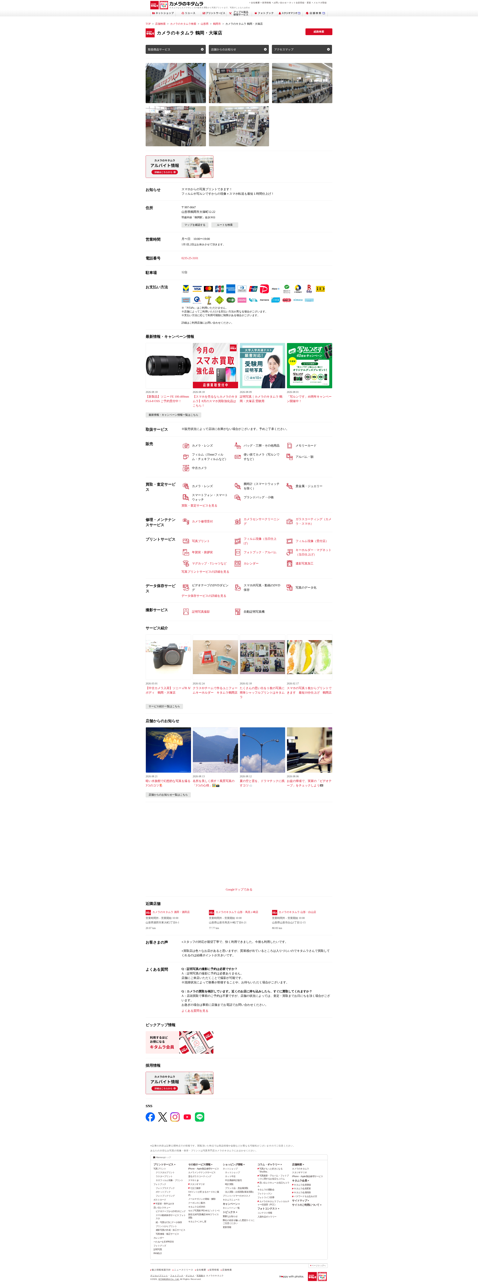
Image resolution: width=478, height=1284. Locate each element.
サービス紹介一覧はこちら (164, 706)
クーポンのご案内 (196, 1203)
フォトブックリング (165, 1196)
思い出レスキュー (161, 1207)
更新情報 (227, 1227)
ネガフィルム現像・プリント (169, 1180)
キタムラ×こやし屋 (197, 1221)
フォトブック (159, 1184)
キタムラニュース (231, 1199)
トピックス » (230, 1212)
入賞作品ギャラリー (267, 1216)
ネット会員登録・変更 (300, 2)
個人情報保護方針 (161, 1269)
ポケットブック (163, 1192)
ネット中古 (230, 1176)
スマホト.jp (193, 1180)
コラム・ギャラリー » (269, 1164)
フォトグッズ (159, 1245)
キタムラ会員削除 (302, 1192)
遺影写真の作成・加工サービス (170, 1230)
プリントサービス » (164, 1164)
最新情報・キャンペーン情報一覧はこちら (173, 414)
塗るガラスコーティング (199, 1176)
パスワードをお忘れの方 (305, 1196)
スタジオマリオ (197, 1184)
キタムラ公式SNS (196, 1207)
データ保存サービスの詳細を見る (203, 595)
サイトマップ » (300, 1200)
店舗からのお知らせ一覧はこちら (168, 794)
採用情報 (266, 2)
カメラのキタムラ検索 (183, 23)
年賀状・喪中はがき (164, 1203)
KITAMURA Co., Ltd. (169, 1279)
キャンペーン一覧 (231, 1208)
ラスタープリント (164, 1176)
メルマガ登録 (320, 2)
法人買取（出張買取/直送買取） (240, 1192)
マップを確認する (194, 224)
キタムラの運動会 (265, 1189)
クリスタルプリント (165, 1172)
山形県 (205, 23)
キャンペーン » (231, 1203)
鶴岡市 (217, 23)
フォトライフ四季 (265, 1197)
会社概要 (255, 2)
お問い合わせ (280, 2)
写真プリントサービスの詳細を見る (205, 571)
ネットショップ (230, 1168)
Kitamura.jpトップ (163, 1157)
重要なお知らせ (230, 1216)
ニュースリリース (183, 1269)
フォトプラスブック (165, 1188)
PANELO (157, 1253)
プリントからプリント (166, 1226)
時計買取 (229, 1184)
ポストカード (159, 1199)
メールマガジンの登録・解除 (202, 1199)
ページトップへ (319, 1266)
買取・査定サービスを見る (199, 505)
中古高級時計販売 (233, 1180)
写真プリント (159, 1168)
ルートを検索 (225, 224)
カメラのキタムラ (300, 1168)
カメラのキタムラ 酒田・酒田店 (171, 912)
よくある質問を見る (194, 1010)
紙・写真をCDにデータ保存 (169, 1222)
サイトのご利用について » (306, 1204)
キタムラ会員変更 (302, 1188)
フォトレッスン (264, 1193)
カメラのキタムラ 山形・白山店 (297, 912)
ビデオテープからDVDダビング (170, 1211)
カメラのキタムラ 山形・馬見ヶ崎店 (237, 912)
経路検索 (319, 31)
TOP (148, 23)
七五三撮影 (195, 1188)
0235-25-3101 (189, 258)
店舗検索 (160, 23)
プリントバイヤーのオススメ (236, 1196)
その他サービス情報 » (200, 1164)
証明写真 (157, 1249)
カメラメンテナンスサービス (202, 1172)
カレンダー (158, 1238)
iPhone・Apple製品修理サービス (203, 1168)
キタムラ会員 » (300, 1180)
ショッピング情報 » (234, 1164)
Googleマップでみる (239, 889)
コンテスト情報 (264, 1213)
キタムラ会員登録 (302, 1184)
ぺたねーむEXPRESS (163, 1241)
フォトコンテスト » (268, 1208)
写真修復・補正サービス (167, 1234)
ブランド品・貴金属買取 (236, 1188)
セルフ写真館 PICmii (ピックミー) (203, 1210)
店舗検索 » (298, 1164)
